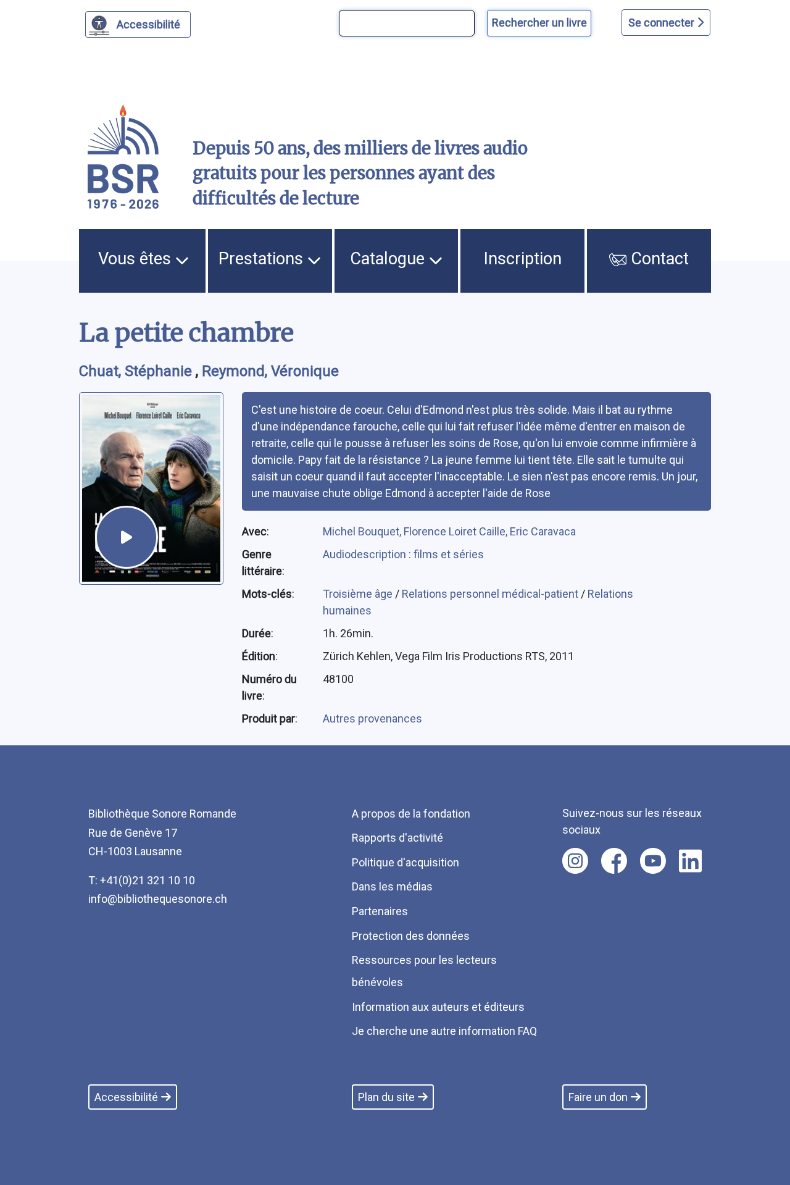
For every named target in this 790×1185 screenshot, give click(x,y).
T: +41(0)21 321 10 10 (141, 880)
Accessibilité (148, 24)
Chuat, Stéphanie (137, 371)
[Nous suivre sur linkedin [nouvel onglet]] (690, 861)
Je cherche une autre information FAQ (444, 1030)
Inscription (523, 259)
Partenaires (380, 911)
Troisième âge (359, 593)
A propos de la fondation (411, 813)
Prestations (262, 259)
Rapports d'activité (397, 837)
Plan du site (386, 1097)
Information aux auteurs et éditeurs (438, 1006)
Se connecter (662, 22)
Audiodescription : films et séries (403, 554)
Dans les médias (392, 886)
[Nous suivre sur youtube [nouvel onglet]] (653, 861)
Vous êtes (136, 259)
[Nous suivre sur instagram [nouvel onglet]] (575, 861)
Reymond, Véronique (270, 371)
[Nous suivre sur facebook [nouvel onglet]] (614, 861)
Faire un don (598, 1097)
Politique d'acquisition (405, 862)
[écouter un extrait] (126, 537)
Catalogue (389, 259)
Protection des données (411, 935)
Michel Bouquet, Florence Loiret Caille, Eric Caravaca (449, 531)
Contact (657, 259)
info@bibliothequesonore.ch (157, 898)
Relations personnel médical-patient (491, 593)
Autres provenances (372, 718)
